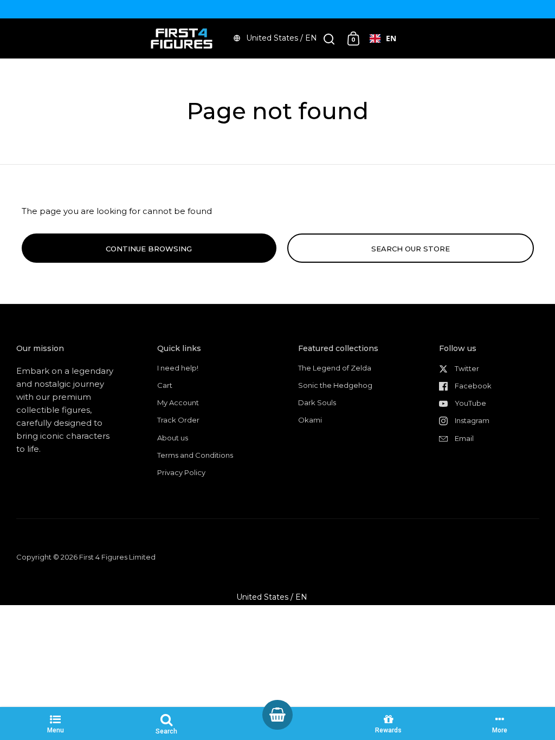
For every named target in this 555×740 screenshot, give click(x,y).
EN (391, 38)
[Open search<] (329, 38)
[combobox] (383, 38)
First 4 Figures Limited (117, 557)
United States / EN (281, 38)
